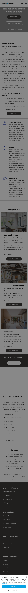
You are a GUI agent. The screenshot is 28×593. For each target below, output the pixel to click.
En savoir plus (4, 583)
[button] (14, 590)
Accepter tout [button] (14, 586)
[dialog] (14, 296)
